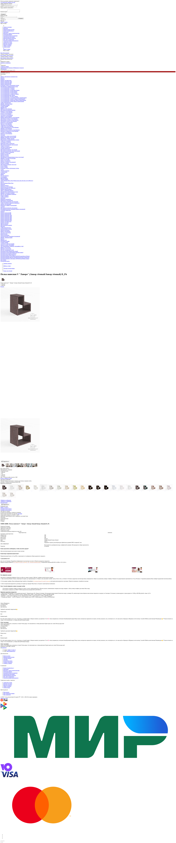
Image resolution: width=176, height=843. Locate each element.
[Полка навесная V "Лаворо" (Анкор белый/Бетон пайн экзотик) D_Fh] (4, 497)
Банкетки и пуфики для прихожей (9, 205)
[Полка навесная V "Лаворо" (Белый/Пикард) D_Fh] (36, 490)
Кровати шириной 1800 (6, 219)
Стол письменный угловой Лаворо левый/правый (12, 101)
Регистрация (6, 53)
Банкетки (3, 184)
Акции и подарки (7, 27)
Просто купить (6, 655)
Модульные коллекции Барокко (8, 110)
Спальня (3, 206)
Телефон (3, 5)
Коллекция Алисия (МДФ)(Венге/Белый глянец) (12, 252)
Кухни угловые (4, 167)
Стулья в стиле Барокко (6, 132)
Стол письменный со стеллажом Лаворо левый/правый (14, 97)
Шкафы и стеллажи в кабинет (8, 193)
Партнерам (5, 32)
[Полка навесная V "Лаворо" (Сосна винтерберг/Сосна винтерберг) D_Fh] (59, 490)
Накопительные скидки (8, 29)
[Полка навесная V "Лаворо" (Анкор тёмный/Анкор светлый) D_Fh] (138, 490)
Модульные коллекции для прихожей (9, 201)
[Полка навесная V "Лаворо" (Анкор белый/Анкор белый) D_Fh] (12, 497)
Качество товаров (7, 44)
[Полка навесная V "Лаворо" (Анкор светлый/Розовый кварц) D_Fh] (153, 490)
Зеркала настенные (5, 230)
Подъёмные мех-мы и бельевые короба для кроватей (13, 209)
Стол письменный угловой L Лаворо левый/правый (13, 99)
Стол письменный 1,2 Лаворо (8, 89)
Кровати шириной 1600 (6, 82)
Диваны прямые (4, 179)
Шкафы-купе (4, 107)
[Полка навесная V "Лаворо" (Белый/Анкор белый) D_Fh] (130, 490)
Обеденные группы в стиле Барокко (9, 118)
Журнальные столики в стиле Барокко (9, 120)
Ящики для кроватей (5, 160)
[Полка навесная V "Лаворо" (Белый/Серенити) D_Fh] (114, 490)
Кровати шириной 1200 (6, 81)
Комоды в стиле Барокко (6, 133)
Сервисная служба (7, 42)
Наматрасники (4, 233)
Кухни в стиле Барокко (6, 113)
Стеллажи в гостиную (6, 142)
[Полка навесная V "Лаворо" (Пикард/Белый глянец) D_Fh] (28, 490)
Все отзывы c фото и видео (7, 57)
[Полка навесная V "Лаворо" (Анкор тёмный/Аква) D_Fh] (145, 490)
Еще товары (3, 259)
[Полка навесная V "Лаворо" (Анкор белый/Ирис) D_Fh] (169, 490)
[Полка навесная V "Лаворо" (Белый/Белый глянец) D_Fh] (12, 490)
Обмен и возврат (7, 45)
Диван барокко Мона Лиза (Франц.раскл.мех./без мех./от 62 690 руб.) (17, 180)
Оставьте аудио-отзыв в (6, 508)
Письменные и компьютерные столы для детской (12, 157)
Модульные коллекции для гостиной (9, 144)
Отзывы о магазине (7, 662)
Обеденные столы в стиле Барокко (9, 121)
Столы (2, 169)
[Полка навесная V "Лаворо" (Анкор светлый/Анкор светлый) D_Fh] (161, 490)
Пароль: (3, 18)
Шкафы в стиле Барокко (6, 128)
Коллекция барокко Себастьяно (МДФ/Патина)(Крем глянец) (15, 258)
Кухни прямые (4, 165)
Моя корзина (6, 692)
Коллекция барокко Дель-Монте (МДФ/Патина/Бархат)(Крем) (15, 256)
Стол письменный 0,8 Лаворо (8, 87)
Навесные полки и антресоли (7, 143)
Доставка (5, 659)
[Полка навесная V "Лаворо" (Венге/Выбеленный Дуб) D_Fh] (98, 490)
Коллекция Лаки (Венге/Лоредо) (8, 255)
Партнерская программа (9, 37)
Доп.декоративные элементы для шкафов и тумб (12, 246)
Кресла (2, 181)
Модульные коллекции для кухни (8, 164)
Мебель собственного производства (9, 76)
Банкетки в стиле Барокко (7, 122)
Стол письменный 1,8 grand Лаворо (9, 91)
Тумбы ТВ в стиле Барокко (7, 126)
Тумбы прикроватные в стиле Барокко (10, 127)
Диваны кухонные (5, 170)
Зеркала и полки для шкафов (7, 245)
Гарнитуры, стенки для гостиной (8, 136)
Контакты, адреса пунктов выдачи (11, 33)
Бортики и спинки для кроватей (8, 162)
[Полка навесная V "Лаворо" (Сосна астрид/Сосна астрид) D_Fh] (67, 490)
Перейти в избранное (6, 62)
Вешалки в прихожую (6, 199)
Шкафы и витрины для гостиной (8, 137)
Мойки (2, 174)
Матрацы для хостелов (6, 248)
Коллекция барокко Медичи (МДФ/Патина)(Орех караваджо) (15, 257)
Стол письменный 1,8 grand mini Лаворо (10, 90)
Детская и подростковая (6, 147)
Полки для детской (5, 159)
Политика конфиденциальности (10, 40)
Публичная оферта (7, 34)
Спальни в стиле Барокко (6, 112)
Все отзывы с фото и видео (7, 55)
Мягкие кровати (4, 224)
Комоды (2, 77)
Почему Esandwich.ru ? (8, 30)
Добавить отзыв (8, 478)
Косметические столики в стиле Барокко (10, 129)
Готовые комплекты (5, 148)
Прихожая (3, 198)
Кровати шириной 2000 (6, 220)
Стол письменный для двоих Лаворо (9, 96)
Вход (2, 53)
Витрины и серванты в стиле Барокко (9, 131)
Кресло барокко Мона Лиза (7, 183)
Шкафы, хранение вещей (6, 103)
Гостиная (3, 134)
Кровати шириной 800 (6, 84)
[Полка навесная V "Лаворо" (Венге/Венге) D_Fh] (106, 490)
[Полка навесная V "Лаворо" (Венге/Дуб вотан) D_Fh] (91, 490)
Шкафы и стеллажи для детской (8, 158)
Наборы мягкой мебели (6, 189)
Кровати (3, 79)
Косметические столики (6, 229)
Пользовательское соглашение (10, 35)
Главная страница (7, 263)
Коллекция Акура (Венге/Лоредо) (8, 253)
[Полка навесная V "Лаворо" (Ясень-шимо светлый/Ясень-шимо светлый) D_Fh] (51, 490)
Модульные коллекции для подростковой (10, 151)
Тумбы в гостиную (5, 146)
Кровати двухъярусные (6, 80)
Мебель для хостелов (5, 247)
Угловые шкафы (4, 106)
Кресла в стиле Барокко (6, 123)
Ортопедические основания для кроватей (10, 236)
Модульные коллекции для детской (9, 149)
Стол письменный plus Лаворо (8, 95)
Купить (2, 286)
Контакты (5, 28)
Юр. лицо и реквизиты (8, 39)
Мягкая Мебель (4, 178)
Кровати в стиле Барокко (6, 111)
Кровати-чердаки (5, 154)
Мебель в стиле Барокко (6, 108)
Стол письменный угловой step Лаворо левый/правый (13, 100)
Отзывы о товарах (7, 663)
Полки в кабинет (5, 195)
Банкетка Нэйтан (5, 185)
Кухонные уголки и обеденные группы (10, 85)
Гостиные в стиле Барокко (7, 115)
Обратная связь (4, 698)
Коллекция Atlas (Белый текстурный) (9, 251)
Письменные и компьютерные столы (9, 86)
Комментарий (4, 11)
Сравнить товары (5, 66)
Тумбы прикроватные (6, 102)
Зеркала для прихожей (6, 204)
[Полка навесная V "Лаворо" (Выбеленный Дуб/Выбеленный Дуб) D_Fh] (83, 490)
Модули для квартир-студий (7, 250)
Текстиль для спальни (6, 232)
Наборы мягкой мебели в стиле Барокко (10, 117)
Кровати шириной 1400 (6, 216)
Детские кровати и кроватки (7, 152)
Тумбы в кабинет (5, 196)
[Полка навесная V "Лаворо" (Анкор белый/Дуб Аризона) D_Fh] (20, 490)
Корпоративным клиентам (9, 38)
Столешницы (4, 177)
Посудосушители (5, 175)
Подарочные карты (5, 261)
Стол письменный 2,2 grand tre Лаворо (10, 94)
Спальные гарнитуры (6, 210)
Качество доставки (7, 43)
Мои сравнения (7, 694)
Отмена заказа (6, 46)
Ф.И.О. (2, 6)
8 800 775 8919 (4, 22)
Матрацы (3, 226)
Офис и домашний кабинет (7, 190)
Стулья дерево (4, 172)
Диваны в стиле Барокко (6, 125)
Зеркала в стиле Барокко (6, 116)
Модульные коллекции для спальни (9, 207)
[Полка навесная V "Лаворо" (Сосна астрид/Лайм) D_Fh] (75, 490)
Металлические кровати (6, 225)
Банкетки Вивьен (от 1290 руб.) (8, 188)
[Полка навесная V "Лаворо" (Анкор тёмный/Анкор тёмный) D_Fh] (20, 452)
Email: (2, 17)
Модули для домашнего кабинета (8, 194)
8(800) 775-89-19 (4, 507)
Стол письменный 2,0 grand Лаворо (9, 92)
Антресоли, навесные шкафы (7, 243)
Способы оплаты (7, 658)
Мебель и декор (7, 266)
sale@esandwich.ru (11, 651)
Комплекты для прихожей (7, 200)
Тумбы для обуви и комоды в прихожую (10, 203)
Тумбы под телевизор (6, 141)
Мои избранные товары (8, 693)
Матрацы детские (5, 155)
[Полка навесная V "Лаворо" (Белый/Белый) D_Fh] (44, 490)
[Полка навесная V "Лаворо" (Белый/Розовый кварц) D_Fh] (122, 490)
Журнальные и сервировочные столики (10, 139)
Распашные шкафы (5, 105)
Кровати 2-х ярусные (5, 153)
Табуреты (3, 173)
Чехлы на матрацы (5, 235)
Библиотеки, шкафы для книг (7, 138)
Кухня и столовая (5, 163)
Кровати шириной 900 (6, 214)
